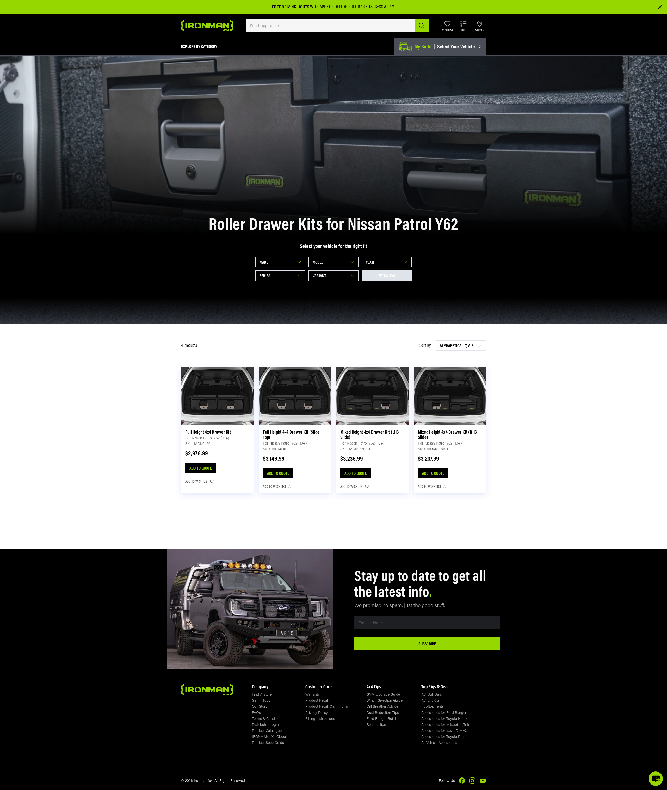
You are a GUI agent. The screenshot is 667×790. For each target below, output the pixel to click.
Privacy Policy (316, 712)
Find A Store (262, 694)
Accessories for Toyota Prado (444, 736)
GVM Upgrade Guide (383, 694)
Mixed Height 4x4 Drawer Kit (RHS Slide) (447, 434)
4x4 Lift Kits (430, 700)
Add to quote (200, 468)
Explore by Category (199, 46)
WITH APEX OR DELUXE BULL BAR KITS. (323, 7)
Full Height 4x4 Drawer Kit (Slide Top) (291, 434)
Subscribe (427, 643)
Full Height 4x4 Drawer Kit (208, 432)
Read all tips (376, 724)
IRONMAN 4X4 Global (269, 736)
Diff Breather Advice (382, 706)
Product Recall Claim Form (326, 706)
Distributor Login (265, 724)
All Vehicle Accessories (439, 742)
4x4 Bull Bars (431, 694)
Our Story (259, 706)
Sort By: (425, 345)
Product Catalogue (267, 730)
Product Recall (317, 700)
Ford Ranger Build (381, 718)
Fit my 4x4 (386, 275)
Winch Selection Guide (385, 700)
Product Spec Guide (268, 742)
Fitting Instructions (320, 718)
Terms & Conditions (267, 718)
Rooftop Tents (432, 706)
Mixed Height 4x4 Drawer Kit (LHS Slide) (369, 434)
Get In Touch (262, 700)
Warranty (312, 694)
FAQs (256, 712)
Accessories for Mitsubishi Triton (446, 724)
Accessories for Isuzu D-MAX (444, 730)
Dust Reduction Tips (383, 712)
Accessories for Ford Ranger (443, 712)
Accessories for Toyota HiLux (444, 718)
